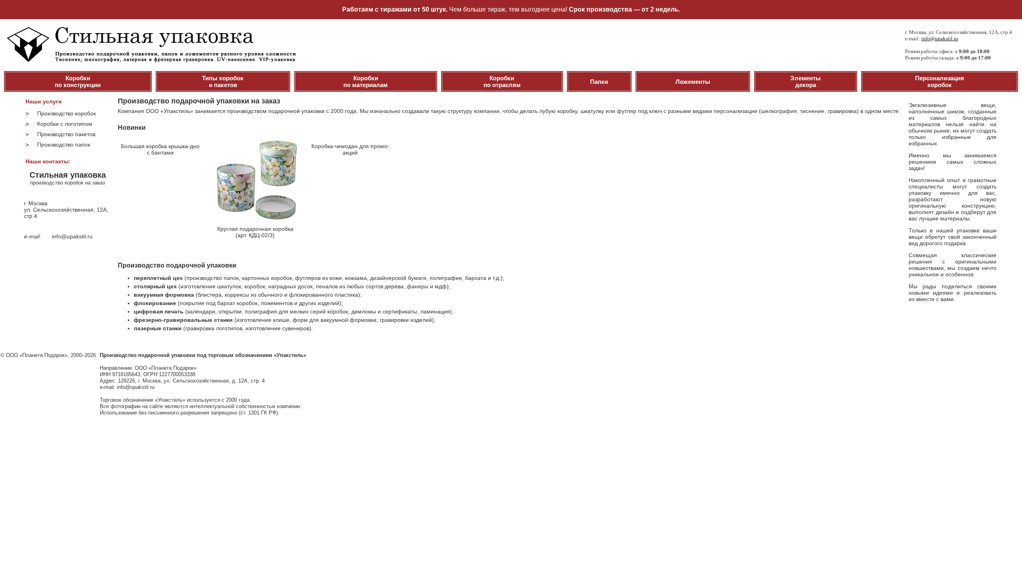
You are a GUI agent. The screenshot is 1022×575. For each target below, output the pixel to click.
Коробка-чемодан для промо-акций (350, 149)
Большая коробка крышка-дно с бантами (160, 149)
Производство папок (63, 144)
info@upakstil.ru (939, 39)
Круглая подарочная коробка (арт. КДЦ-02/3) (255, 232)
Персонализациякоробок (939, 81)
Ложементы (692, 81)
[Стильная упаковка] (150, 60)
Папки (599, 81)
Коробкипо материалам (365, 81)
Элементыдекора (805, 81)
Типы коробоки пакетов (223, 81)
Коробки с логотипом (64, 124)
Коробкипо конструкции (78, 81)
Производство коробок (66, 113)
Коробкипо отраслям (502, 81)
